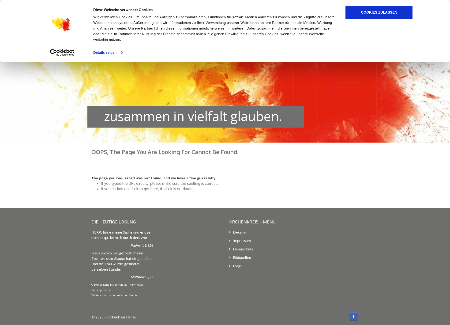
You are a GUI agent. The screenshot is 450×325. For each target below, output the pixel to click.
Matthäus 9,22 (142, 277)
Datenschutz (243, 249)
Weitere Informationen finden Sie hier (115, 295)
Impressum (242, 240)
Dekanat (240, 232)
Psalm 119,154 (142, 245)
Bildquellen (242, 257)
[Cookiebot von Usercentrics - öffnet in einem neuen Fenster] (62, 52)
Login (237, 266)
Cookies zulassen (379, 12)
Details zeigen (104, 52)
